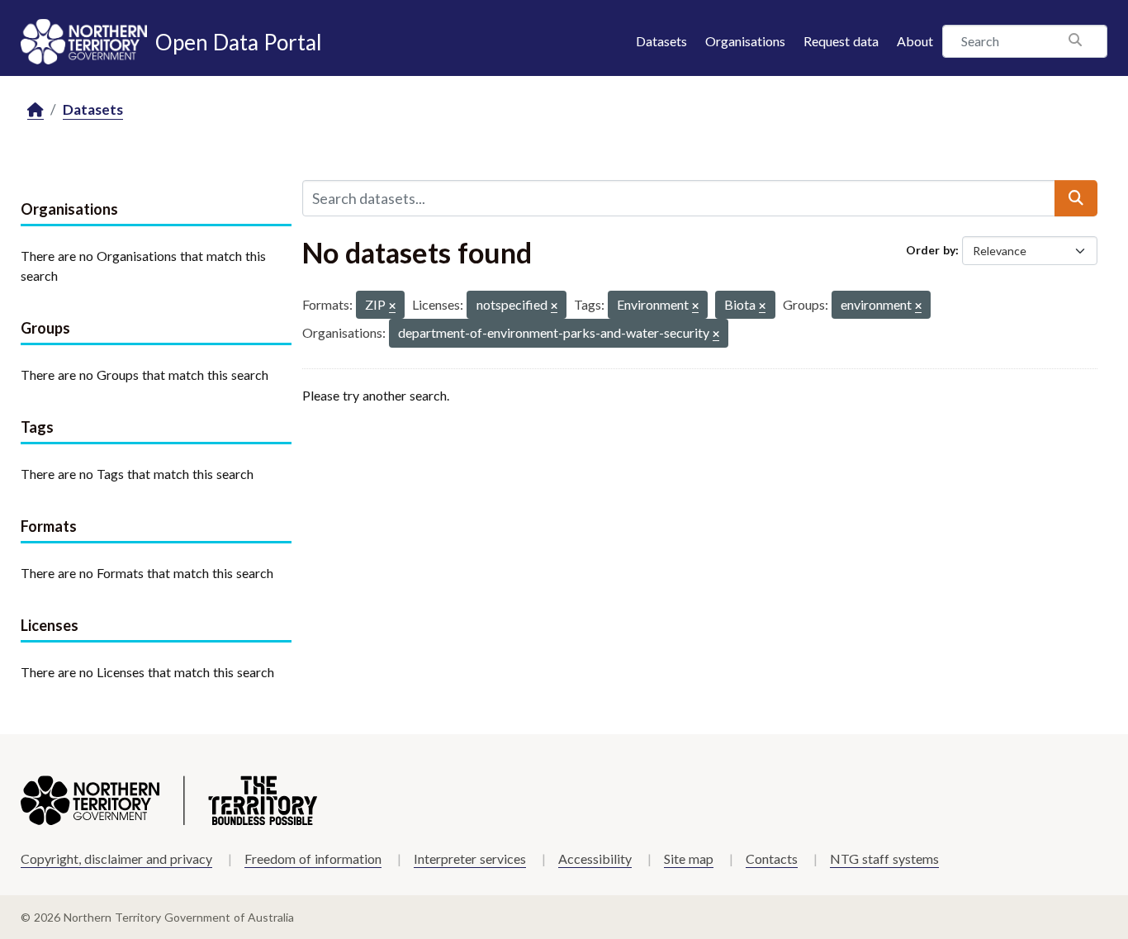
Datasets (661, 41)
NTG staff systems (884, 858)
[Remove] (392, 307)
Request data (841, 41)
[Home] (35, 110)
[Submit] (1076, 198)
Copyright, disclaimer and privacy (116, 858)
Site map (688, 858)
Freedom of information (313, 858)
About (915, 41)
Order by (930, 250)
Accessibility (595, 858)
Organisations (745, 41)
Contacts (772, 858)
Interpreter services (470, 858)
